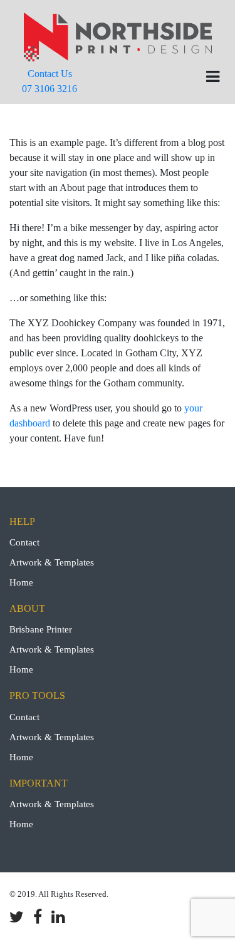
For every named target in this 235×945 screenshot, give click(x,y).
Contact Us (49, 81)
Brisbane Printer (40, 629)
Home (21, 582)
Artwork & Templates (51, 562)
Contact (24, 542)
